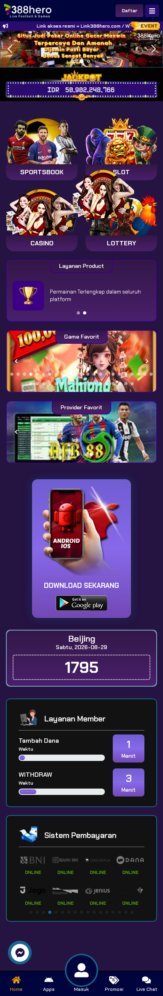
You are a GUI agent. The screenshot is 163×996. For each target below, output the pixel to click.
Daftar (129, 11)
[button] (153, 49)
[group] (81, 361)
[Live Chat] (108, 192)
